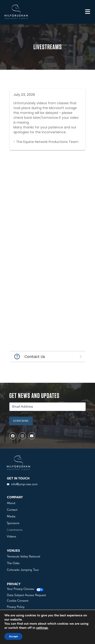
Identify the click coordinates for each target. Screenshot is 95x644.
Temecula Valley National (23, 556)
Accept (13, 636)
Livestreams (15, 530)
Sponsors (13, 523)
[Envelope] (31, 435)
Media (11, 516)
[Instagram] (22, 435)
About (11, 503)
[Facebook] (12, 435)
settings (42, 628)
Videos (11, 536)
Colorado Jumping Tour (23, 570)
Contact (12, 510)
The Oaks (13, 563)
